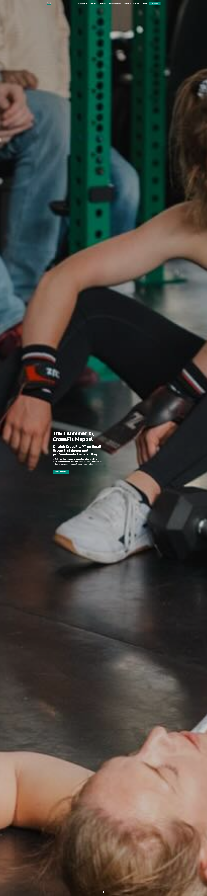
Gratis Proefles (60, 471)
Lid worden (155, 3)
